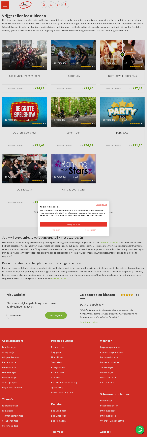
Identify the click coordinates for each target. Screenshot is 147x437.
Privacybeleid (101, 204)
